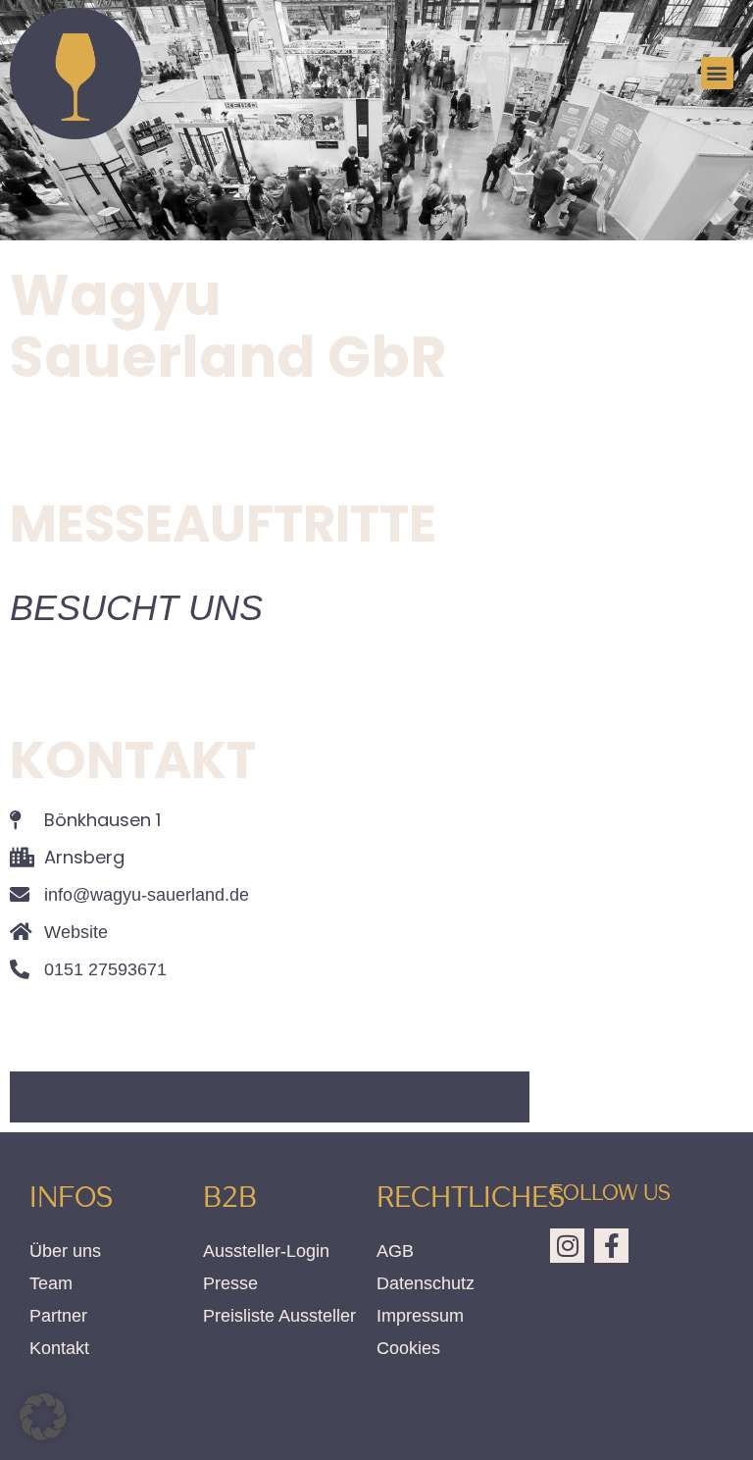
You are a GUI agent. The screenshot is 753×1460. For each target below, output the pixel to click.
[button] (717, 73)
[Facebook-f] (611, 1245)
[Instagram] (567, 1245)
